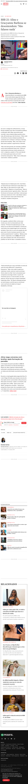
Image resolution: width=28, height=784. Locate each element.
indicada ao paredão (6, 102)
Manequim (21, 747)
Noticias (3, 755)
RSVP (23, 748)
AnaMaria (3, 744)
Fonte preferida (15, 424)
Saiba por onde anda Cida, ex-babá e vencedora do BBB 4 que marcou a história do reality (14, 611)
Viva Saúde (3, 750)
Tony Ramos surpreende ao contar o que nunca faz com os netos (17, 525)
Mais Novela (15, 747)
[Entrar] (26, 4)
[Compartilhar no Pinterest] (26, 73)
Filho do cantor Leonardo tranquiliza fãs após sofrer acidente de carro (17, 548)
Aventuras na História (11, 744)
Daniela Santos (8, 61)
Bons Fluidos (20, 744)
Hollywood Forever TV (6, 747)
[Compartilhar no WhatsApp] (15, 73)
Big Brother (8, 16)
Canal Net (3, 754)
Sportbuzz (18, 748)
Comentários (5, 69)
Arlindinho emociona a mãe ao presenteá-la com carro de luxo (14, 540)
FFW (16, 745)
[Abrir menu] (2, 4)
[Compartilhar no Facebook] (18, 73)
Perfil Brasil (8, 748)
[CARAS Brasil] (5, 4)
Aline (3, 432)
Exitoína (17, 754)
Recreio (13, 748)
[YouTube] (11, 739)
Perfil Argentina (15, 755)
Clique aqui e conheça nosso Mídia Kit (9, 771)
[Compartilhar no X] (20, 73)
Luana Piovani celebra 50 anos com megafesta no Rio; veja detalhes (15, 509)
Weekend (22, 755)
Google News (10, 424)
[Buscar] (21, 4)
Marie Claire (22, 754)
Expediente (3, 760)
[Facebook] (5, 739)
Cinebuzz (7, 745)
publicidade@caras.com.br (7, 769)
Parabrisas (8, 755)
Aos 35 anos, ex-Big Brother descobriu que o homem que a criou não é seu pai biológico (14, 647)
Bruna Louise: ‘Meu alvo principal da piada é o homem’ (16, 517)
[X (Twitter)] (8, 739)
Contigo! (12, 745)
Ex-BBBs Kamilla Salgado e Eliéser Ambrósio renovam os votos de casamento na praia (13, 682)
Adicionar (24, 422)
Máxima (3, 748)
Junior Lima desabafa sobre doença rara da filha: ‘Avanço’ (16, 532)
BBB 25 (9, 432)
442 (26, 755)
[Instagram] (2, 739)
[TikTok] (14, 739)
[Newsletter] (23, 4)
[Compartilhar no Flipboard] (23, 73)
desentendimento (19, 432)
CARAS (2, 745)
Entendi (6, 780)
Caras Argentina (10, 754)
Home (2, 16)
